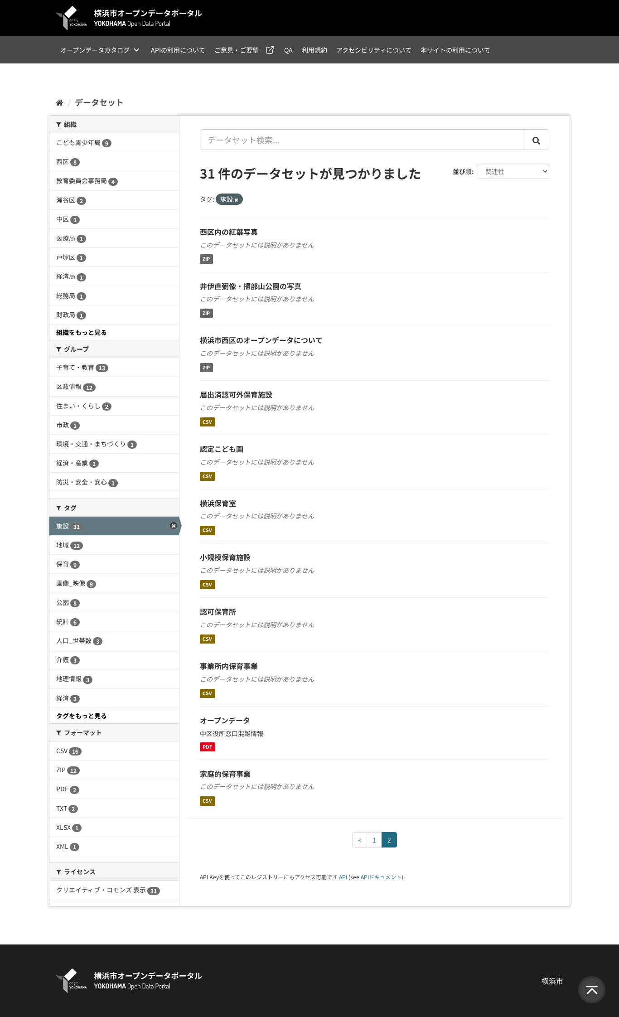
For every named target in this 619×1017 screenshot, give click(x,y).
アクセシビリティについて (373, 49)
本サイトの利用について (455, 49)
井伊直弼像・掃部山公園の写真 (250, 286)
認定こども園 (221, 448)
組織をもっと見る (81, 332)
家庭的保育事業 (225, 773)
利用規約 (314, 49)
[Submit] (537, 139)
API (343, 877)
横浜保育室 (218, 503)
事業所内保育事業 (229, 665)
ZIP (206, 259)
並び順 (462, 171)
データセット (99, 102)
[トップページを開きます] (129, 18)
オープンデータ (225, 720)
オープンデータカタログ (95, 49)
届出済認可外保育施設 (236, 394)
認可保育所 (218, 611)
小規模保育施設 (225, 557)
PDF (207, 746)
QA (288, 49)
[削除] (236, 199)
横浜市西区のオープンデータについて (261, 339)
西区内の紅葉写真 (229, 231)
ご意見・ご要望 (236, 49)
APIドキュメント (381, 877)
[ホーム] (59, 102)
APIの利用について (178, 49)
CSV (207, 421)
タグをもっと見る (81, 715)
